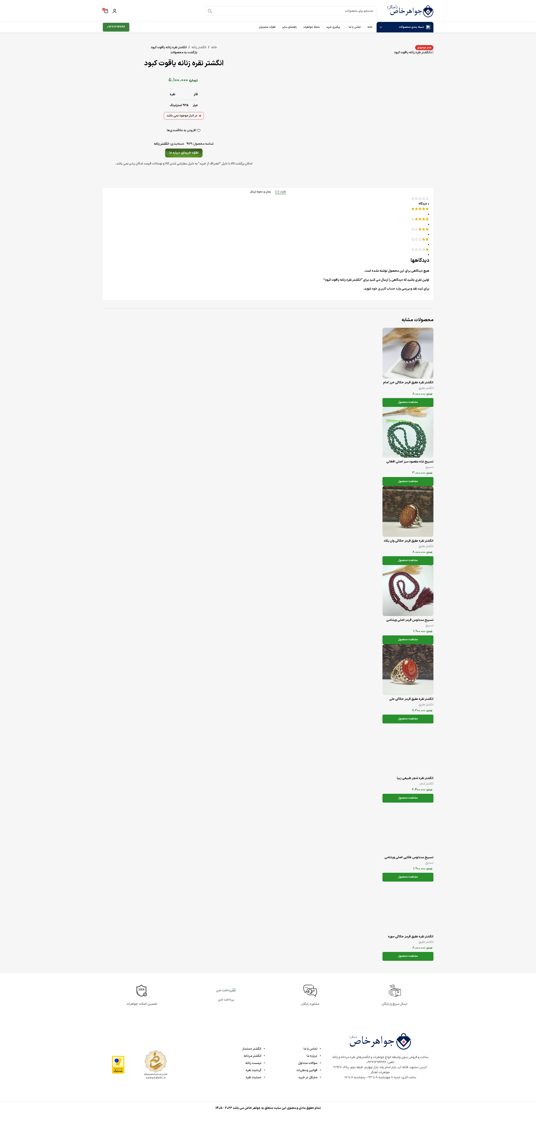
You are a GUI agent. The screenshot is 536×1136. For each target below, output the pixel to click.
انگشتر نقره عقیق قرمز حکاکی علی (411, 699)
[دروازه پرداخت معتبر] (118, 1064)
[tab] (280, 191)
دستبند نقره (253, 1077)
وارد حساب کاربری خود (386, 288)
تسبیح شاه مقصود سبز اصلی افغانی (409, 461)
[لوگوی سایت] (410, 10)
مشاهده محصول (408, 402)
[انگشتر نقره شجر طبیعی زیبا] (407, 748)
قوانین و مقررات (306, 1070)
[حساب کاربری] (114, 11)
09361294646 (116, 27)
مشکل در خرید (307, 1077)
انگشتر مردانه (252, 1056)
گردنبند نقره (253, 1070)
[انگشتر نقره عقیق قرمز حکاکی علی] (407, 669)
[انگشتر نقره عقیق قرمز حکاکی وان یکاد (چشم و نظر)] (407, 511)
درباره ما (312, 1056)
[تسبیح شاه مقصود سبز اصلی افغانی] (407, 432)
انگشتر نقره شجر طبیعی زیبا (415, 778)
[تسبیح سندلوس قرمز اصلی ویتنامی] (407, 590)
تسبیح (429, 467)
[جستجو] (210, 11)
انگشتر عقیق (425, 388)
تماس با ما (310, 1048)
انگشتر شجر (426, 784)
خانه (214, 47)
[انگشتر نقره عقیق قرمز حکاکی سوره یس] (407, 907)
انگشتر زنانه (198, 47)
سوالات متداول (307, 1063)
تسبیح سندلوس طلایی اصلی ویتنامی (408, 857)
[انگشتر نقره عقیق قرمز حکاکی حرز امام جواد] (407, 353)
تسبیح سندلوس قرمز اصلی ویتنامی (409, 620)
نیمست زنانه (253, 1063)
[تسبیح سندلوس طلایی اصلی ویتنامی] (407, 828)
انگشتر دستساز (251, 1048)
